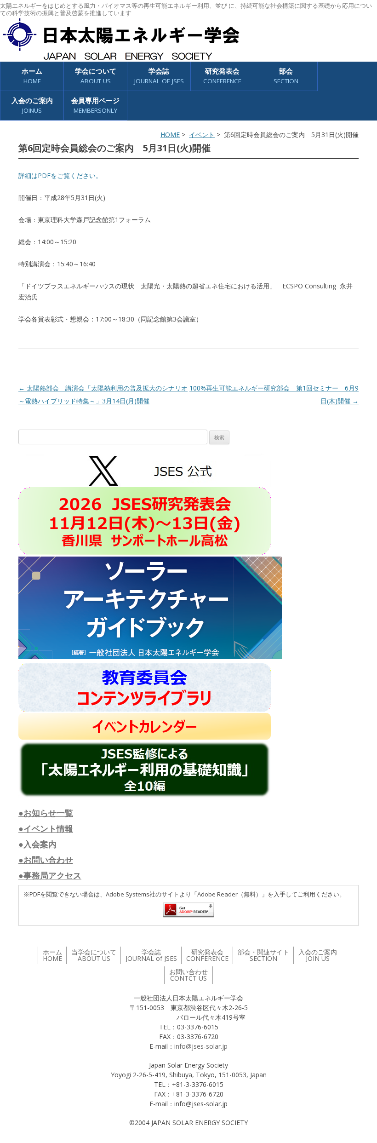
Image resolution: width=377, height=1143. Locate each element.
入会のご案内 (32, 105)
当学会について (93, 955)
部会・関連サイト (263, 955)
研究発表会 (222, 75)
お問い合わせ (188, 974)
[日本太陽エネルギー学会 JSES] (121, 39)
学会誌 (151, 955)
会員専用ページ (95, 105)
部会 (286, 75)
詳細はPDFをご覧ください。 (60, 175)
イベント (202, 134)
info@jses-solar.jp (201, 1046)
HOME (170, 134)
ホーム (32, 75)
